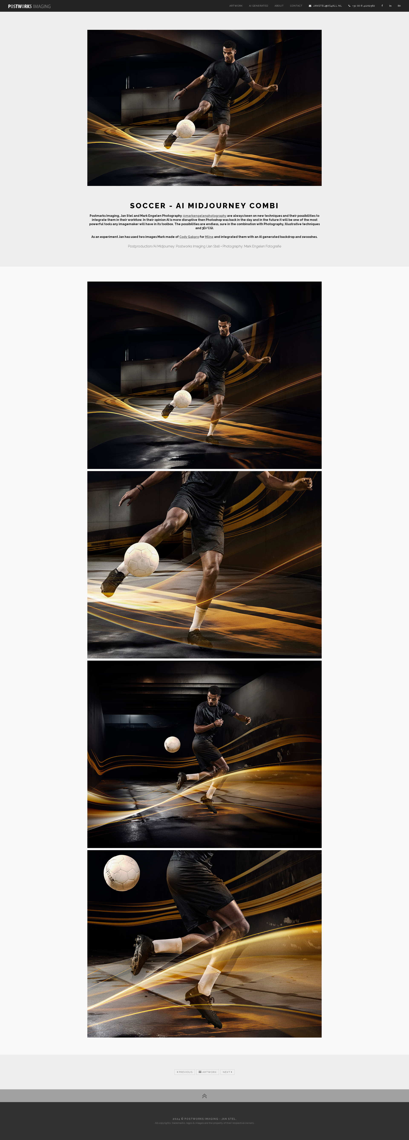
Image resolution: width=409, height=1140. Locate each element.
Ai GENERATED (258, 5)
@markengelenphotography (204, 215)
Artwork (209, 1072)
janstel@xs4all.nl (326, 5)
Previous (185, 1072)
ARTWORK (236, 5)
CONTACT (296, 5)
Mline (209, 237)
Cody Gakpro (189, 237)
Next (227, 1072)
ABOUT (279, 5)
